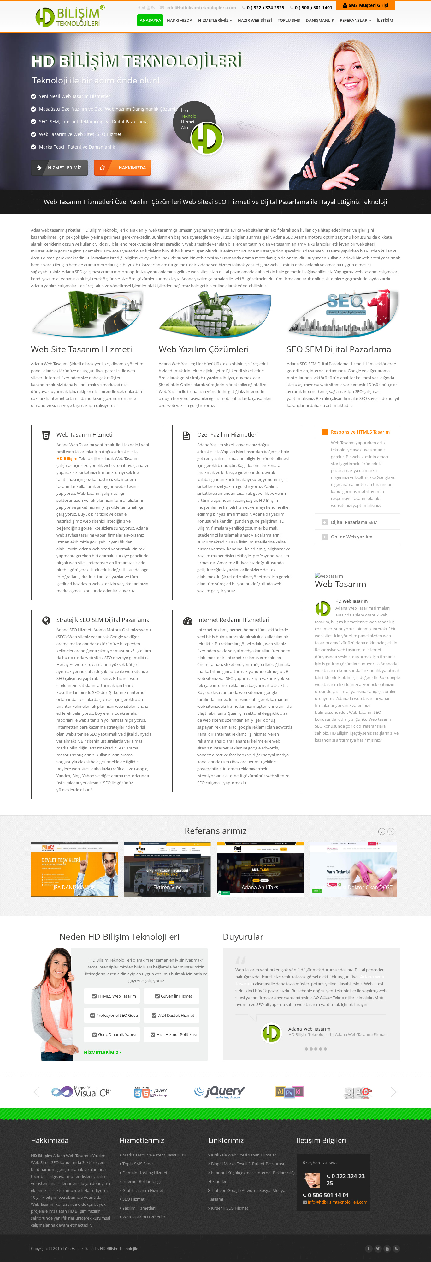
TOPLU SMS (289, 20)
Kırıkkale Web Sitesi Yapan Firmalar (243, 1155)
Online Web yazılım (351, 537)
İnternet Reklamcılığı (141, 1181)
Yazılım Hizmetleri (139, 1208)
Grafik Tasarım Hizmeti (143, 1190)
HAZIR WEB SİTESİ (255, 20)
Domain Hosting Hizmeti (145, 1172)
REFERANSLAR (353, 20)
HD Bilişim (67, 458)
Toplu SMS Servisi (138, 1164)
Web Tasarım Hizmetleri (144, 1217)
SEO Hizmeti (133, 1199)
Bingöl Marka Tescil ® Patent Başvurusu (248, 1164)
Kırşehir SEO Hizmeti (230, 1208)
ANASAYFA (150, 20)
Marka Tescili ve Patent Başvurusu (154, 1155)
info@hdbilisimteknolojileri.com (201, 7)
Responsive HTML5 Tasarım (360, 432)
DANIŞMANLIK (320, 20)
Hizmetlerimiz (102, 1052)
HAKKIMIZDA (179, 20)
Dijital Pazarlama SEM (354, 522)
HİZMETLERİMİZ (213, 20)
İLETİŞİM (385, 20)
